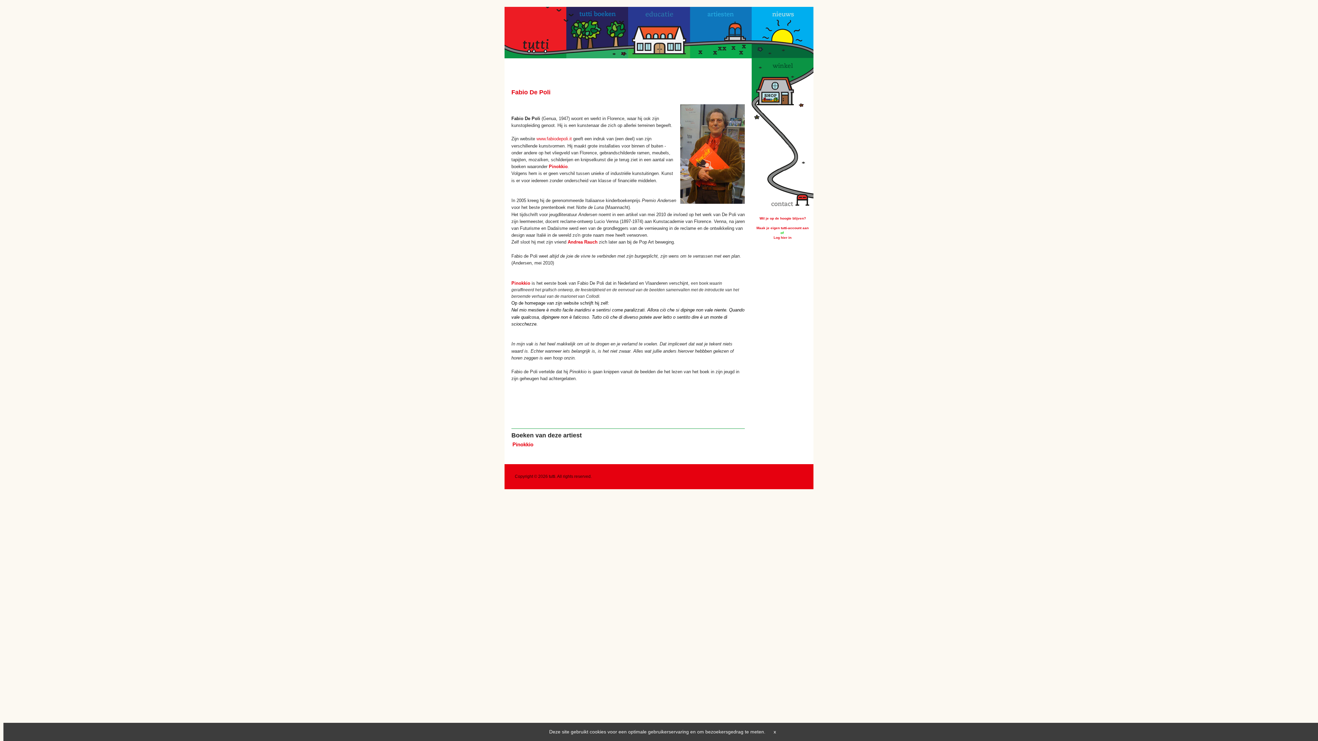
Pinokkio (558, 166)
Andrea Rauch (583, 242)
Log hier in (782, 237)
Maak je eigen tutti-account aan (782, 228)
